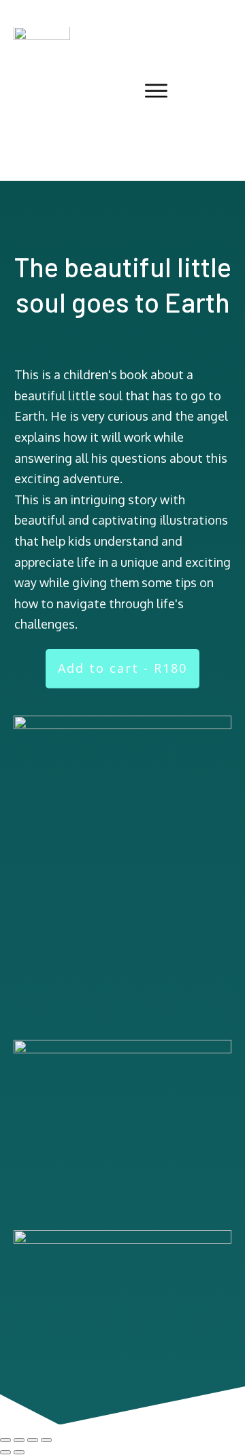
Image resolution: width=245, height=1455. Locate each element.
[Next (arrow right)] (19, 1452)
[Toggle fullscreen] (19, 1440)
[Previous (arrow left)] (5, 1452)
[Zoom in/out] (5, 1440)
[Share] (32, 1440)
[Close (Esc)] (46, 1440)
